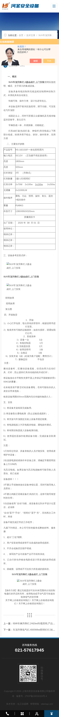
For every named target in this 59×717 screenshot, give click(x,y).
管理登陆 (34, 704)
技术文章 (30, 35)
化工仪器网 (22, 704)
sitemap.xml (47, 704)
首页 (21, 35)
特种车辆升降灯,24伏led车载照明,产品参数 (35, 623)
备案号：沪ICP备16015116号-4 (31, 696)
